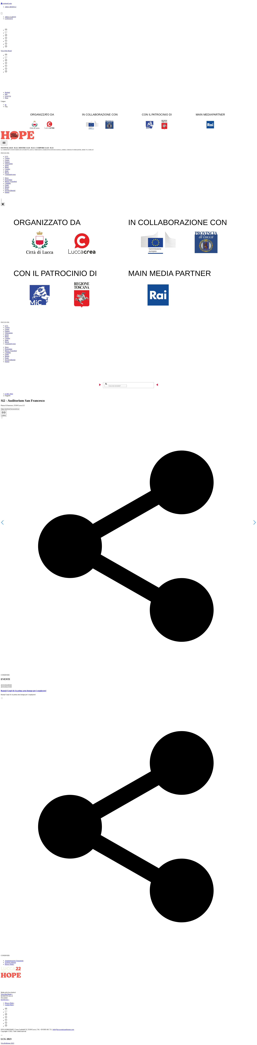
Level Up (8, 96)
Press (6, 98)
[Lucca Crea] (5, 11)
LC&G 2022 (9, 394)
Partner (7, 192)
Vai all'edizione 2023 (7, 1043)
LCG (6, 156)
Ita (5, 105)
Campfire (8, 183)
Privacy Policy (9, 964)
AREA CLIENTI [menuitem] (10, 17)
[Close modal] (1, 1035)
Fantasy (7, 162)
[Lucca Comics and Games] (25, 24)
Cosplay (7, 169)
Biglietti (7, 92)
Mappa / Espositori (11, 181)
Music (7, 167)
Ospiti (7, 185)
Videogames (9, 164)
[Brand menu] (1, 13)
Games (7, 160)
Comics (7, 158)
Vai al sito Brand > (7, 994)
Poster (7, 189)
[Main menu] (4, 142)
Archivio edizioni (10, 962)
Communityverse (10, 174)
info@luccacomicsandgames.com (63, 1029)
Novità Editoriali (10, 190)
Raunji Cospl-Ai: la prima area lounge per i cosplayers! (23, 691)
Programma (8, 180)
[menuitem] (6, 30)
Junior (7, 165)
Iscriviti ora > (5, 999)
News (7, 178)
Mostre (7, 187)
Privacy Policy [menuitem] (9, 1003)
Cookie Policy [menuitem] (9, 1005)
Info (6, 94)
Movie (7, 173)
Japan (6, 171)
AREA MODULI (10, 7)
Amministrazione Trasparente (14, 961)
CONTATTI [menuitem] (9, 19)
